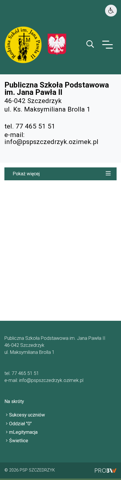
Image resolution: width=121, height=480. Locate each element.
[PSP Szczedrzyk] (57, 44)
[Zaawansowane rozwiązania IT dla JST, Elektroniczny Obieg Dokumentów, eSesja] (106, 470)
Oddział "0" (20, 423)
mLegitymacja (23, 432)
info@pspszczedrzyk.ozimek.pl (51, 141)
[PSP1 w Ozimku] (26, 44)
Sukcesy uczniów (27, 415)
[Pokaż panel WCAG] (111, 11)
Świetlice (18, 440)
